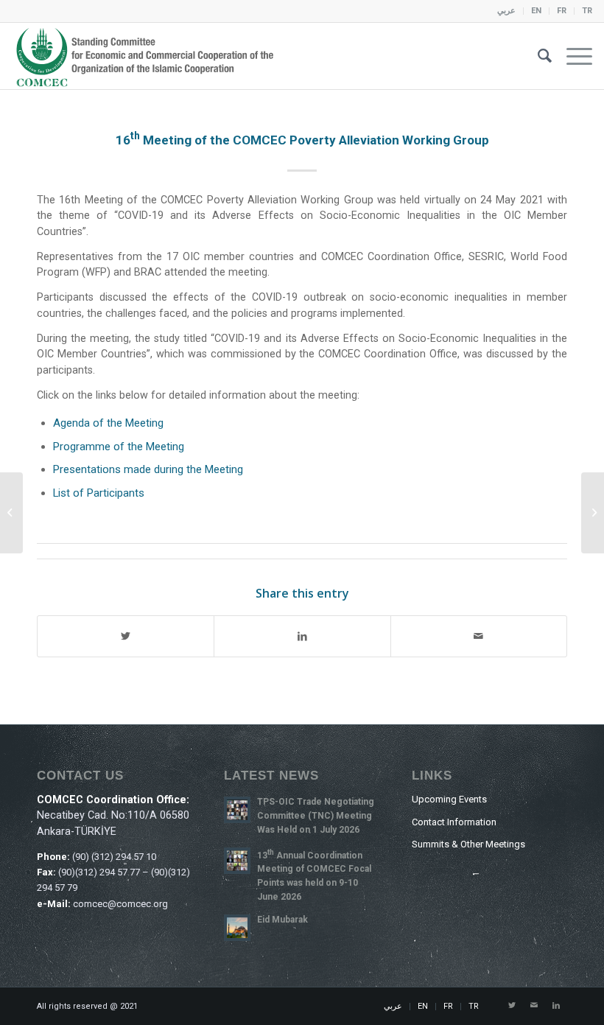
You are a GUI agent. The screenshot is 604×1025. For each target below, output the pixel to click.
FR (561, 10)
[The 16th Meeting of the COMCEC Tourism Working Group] (592, 512)
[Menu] (572, 56)
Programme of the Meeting (118, 446)
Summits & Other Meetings (468, 844)
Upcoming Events (449, 799)
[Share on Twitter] (126, 636)
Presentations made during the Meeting (148, 469)
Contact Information (454, 822)
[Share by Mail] (478, 636)
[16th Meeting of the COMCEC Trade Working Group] (11, 512)
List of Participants (98, 493)
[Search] (537, 56)
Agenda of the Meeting (108, 423)
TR (587, 10)
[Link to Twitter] (512, 1006)
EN (536, 10)
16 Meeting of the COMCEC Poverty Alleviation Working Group (302, 140)
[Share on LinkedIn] (302, 636)
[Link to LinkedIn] (556, 1006)
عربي (506, 10)
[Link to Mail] (534, 1006)
